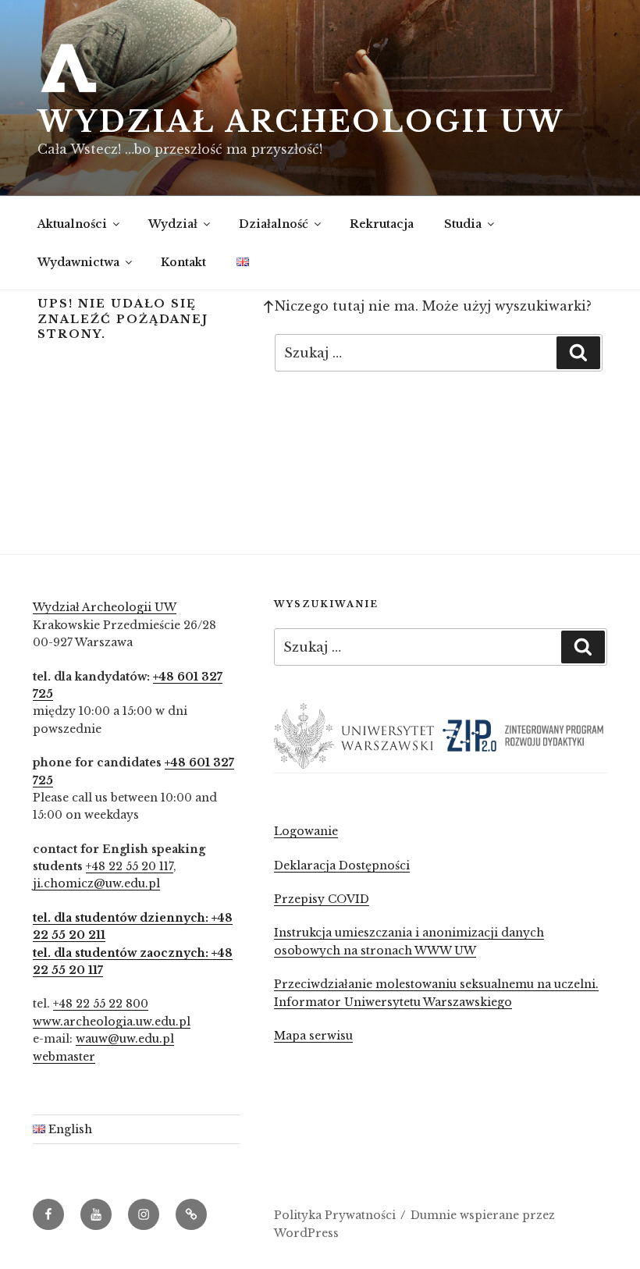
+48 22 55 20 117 (129, 866)
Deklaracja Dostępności (342, 865)
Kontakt (183, 262)
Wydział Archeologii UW (301, 122)
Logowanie (306, 831)
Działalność (273, 224)
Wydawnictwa (78, 262)
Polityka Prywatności (335, 1215)
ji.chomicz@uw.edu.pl (96, 883)
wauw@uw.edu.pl (125, 1039)
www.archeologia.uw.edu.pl (111, 1022)
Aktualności (72, 224)
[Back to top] (268, 306)
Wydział (172, 224)
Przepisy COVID (321, 899)
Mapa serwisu (313, 1036)
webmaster (64, 1057)
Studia (463, 224)
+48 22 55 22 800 (100, 1004)
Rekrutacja (382, 224)
